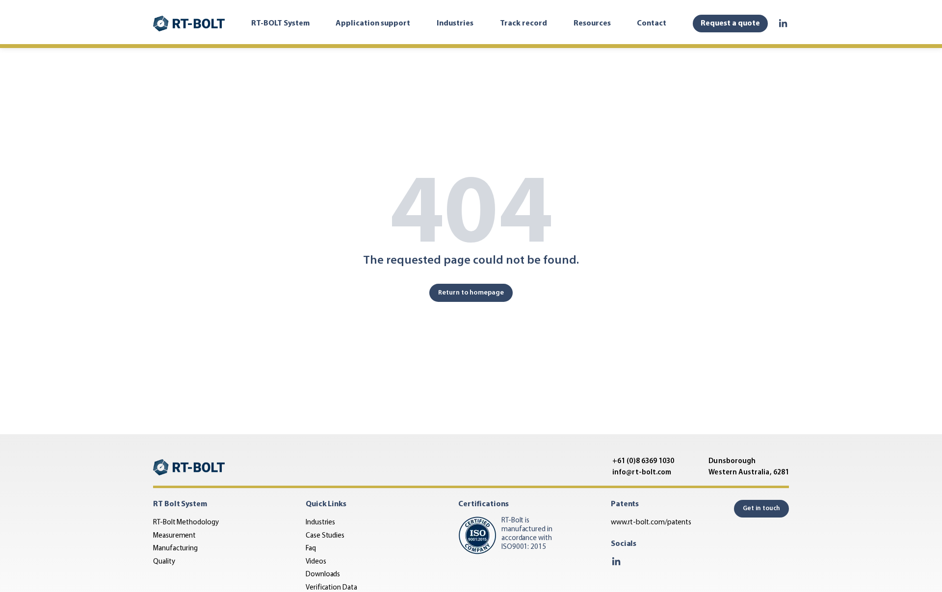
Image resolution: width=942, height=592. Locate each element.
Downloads (323, 574)
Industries (455, 23)
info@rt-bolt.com (641, 472)
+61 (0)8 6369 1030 (643, 461)
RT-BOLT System (280, 23)
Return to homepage (471, 292)
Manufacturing (175, 548)
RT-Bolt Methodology (186, 522)
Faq (311, 548)
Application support (373, 23)
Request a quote (730, 23)
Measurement (174, 536)
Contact (651, 23)
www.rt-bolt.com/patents (651, 522)
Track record (523, 23)
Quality (164, 562)
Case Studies (325, 536)
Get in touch (761, 508)
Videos (316, 562)
